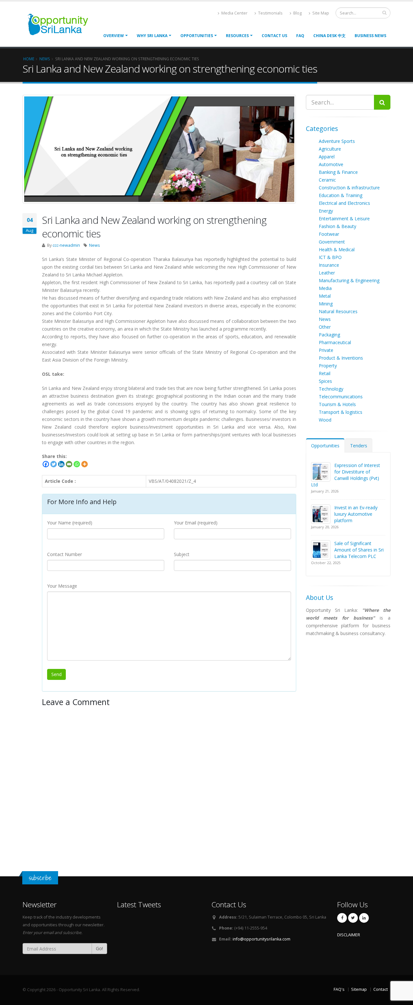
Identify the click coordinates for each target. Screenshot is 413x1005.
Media (325, 288)
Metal (325, 296)
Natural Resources (338, 311)
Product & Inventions (341, 358)
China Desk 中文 (329, 35)
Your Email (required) (195, 523)
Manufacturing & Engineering (349, 280)
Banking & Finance (338, 172)
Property (328, 366)
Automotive (331, 164)
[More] (84, 464)
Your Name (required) (69, 523)
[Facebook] (46, 464)
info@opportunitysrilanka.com (261, 939)
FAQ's (339, 989)
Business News (370, 35)
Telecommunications (341, 396)
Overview (113, 35)
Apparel (327, 157)
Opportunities (325, 446)
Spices (325, 381)
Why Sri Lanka (152, 35)
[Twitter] (53, 464)
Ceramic (327, 180)
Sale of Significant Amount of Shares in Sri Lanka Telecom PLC (359, 549)
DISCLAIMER (348, 935)
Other (325, 327)
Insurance (329, 265)
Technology (331, 389)
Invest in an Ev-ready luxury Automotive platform (356, 513)
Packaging (329, 335)
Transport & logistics (340, 412)
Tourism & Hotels (337, 404)
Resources (237, 35)
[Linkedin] (61, 464)
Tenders (358, 446)
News (94, 245)
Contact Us (274, 35)
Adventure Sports (337, 141)
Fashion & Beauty (337, 226)
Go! (99, 948)
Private (326, 350)
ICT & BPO (330, 257)
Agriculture (330, 149)
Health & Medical (337, 249)
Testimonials (270, 13)
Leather (327, 273)
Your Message (62, 586)
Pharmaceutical (335, 342)
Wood (325, 420)
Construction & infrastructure (349, 187)
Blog (297, 13)
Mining (326, 304)
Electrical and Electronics (344, 203)
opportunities (196, 35)
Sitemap (359, 989)
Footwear (329, 234)
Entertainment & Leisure (344, 218)
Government (332, 242)
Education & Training (340, 195)
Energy (326, 211)
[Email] (69, 464)
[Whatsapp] (77, 464)
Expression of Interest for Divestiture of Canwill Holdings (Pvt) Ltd (345, 475)
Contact (380, 989)
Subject (181, 554)
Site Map (320, 13)
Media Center (233, 13)
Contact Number (64, 554)
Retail (324, 373)
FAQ (300, 35)
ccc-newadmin (66, 245)
